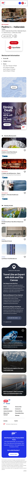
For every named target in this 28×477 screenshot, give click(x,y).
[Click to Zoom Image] (14, 15)
